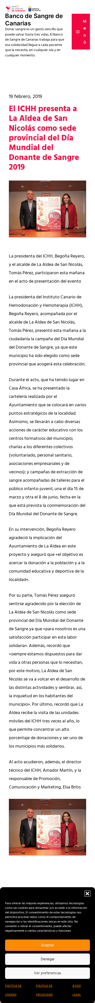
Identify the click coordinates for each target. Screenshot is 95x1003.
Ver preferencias (47, 973)
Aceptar (47, 945)
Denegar (47, 959)
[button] (87, 893)
